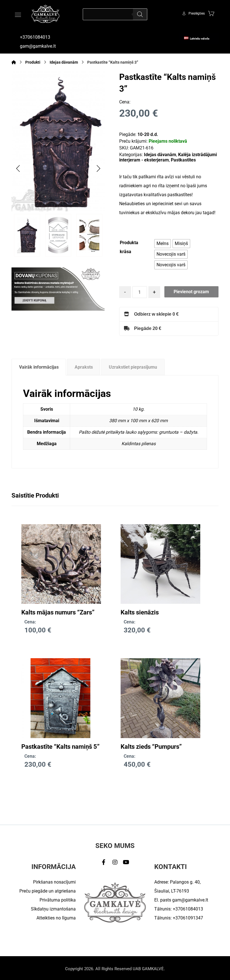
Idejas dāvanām (160, 154)
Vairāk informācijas (39, 367)
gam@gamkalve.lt (190, 900)
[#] (103, 862)
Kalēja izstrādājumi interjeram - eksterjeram (168, 157)
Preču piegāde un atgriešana (47, 891)
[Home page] (14, 62)
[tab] (39, 367)
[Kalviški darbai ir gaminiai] (45, 13)
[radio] (163, 243)
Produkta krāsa (129, 247)
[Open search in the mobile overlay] (115, 14)
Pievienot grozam (191, 291)
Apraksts (84, 367)
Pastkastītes (183, 160)
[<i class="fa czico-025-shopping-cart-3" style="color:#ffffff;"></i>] (211, 13)
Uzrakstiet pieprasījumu (133, 367)
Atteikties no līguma (56, 918)
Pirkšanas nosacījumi (54, 882)
